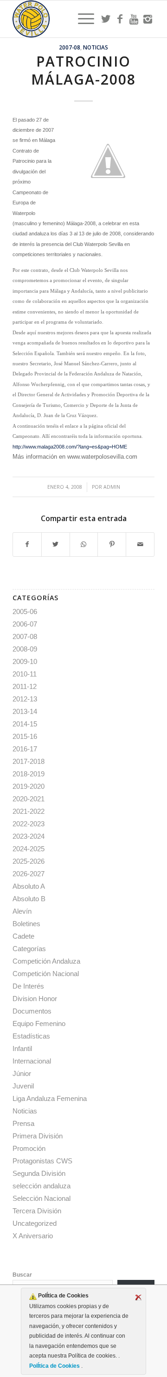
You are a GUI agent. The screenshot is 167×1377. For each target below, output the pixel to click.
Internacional (32, 1061)
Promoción (29, 1148)
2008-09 (25, 649)
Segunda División (39, 1173)
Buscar (22, 1275)
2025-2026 (29, 861)
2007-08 (69, 47)
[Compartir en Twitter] (56, 544)
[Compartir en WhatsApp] (84, 544)
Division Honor (35, 998)
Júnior (22, 1073)
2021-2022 (29, 811)
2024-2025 (29, 849)
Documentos (32, 1011)
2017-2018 (29, 761)
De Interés (28, 986)
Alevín (22, 911)
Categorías (29, 949)
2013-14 (25, 711)
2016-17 (25, 749)
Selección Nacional (42, 1198)
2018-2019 (29, 774)
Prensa (23, 1123)
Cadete (23, 936)
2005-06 (25, 611)
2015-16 (25, 736)
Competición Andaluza (46, 961)
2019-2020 (29, 786)
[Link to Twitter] (106, 19)
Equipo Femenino (39, 1023)
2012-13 (25, 699)
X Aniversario (33, 1236)
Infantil (22, 1048)
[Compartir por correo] (140, 544)
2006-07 (25, 624)
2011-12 (25, 686)
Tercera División (37, 1211)
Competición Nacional (46, 973)
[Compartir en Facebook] (27, 544)
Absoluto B (29, 899)
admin (111, 487)
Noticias (95, 47)
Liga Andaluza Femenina (50, 1098)
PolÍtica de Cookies (55, 1366)
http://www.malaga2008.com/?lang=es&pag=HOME (70, 446)
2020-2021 (29, 799)
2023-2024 (29, 836)
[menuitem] (81, 18)
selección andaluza (42, 1186)
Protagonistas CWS (42, 1161)
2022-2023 (29, 824)
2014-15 (25, 724)
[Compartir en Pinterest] (112, 544)
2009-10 (25, 661)
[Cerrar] (138, 1297)
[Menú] (81, 18)
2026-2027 (29, 874)
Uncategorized (35, 1223)
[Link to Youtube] (134, 19)
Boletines (26, 924)
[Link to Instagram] (147, 19)
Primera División (38, 1136)
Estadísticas (31, 1036)
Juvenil (23, 1086)
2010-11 (25, 674)
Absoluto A (29, 886)
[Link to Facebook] (120, 19)
